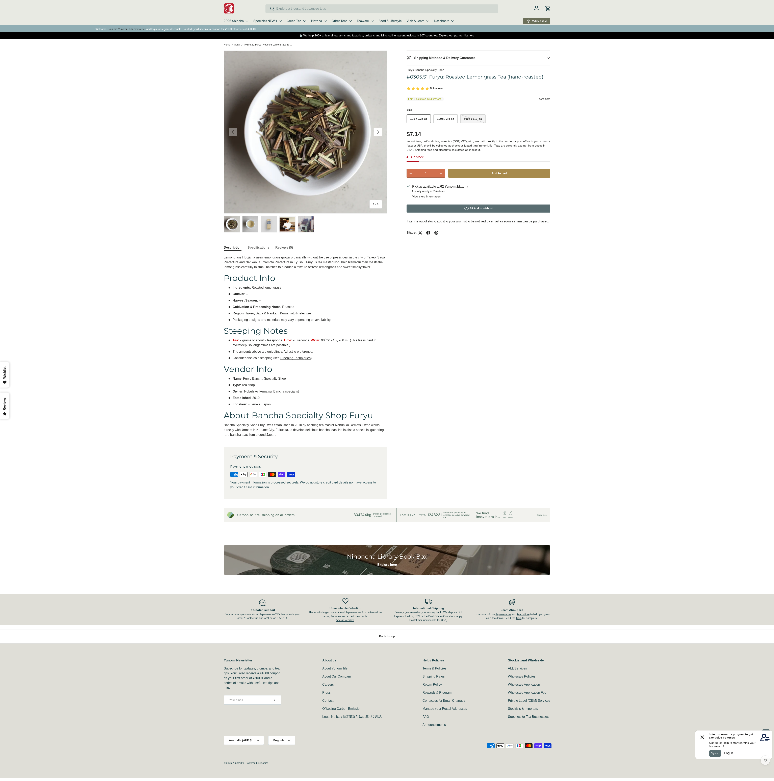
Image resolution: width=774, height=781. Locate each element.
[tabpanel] (305, 346)
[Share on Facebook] (428, 233)
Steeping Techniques (295, 358)
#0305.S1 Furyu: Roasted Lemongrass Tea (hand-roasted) (268, 44)
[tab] (232, 247)
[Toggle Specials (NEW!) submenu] (280, 21)
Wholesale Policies (522, 676)
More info (542, 515)
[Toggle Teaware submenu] (372, 21)
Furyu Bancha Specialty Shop (425, 69)
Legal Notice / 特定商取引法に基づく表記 (352, 716)
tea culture (523, 614)
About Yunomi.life (334, 668)
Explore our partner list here (456, 35)
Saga (237, 44)
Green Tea (294, 21)
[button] (547, 8)
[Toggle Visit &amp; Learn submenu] (427, 21)
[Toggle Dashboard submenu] (452, 21)
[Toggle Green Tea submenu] (304, 21)
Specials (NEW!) (265, 21)
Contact (327, 700)
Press (326, 692)
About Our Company (337, 676)
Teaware (363, 21)
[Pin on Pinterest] (436, 233)
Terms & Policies (434, 668)
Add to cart (499, 173)
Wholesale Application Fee (527, 692)
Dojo (518, 618)
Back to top (387, 636)
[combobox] (381, 8)
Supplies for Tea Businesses (528, 716)
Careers (328, 684)
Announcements (434, 724)
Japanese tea (503, 614)
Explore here (387, 564)
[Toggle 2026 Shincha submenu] (246, 21)
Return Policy (432, 684)
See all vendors (345, 620)
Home (227, 44)
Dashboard (441, 21)
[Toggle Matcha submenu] (325, 21)
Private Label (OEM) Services (529, 700)
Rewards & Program (437, 692)
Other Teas (339, 21)
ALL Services (517, 668)
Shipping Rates (433, 676)
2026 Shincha (234, 21)
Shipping (420, 149)
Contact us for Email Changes (443, 700)
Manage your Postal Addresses (444, 708)
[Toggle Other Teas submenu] (350, 21)
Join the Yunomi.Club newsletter (127, 29)
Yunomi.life (238, 763)
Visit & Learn (415, 21)
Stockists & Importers (523, 708)
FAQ (425, 716)
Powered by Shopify (257, 763)
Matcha (316, 21)
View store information (426, 196)
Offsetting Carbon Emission (341, 708)
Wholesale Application (524, 684)
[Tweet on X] (420, 233)
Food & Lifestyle (390, 21)
